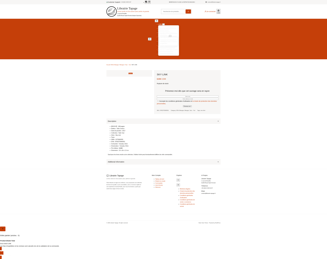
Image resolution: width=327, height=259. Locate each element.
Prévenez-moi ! (187, 106)
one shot (203, 110)
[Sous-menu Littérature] (170, 36)
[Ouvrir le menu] (149, 39)
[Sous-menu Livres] (163, 24)
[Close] (2, 229)
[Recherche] (188, 11)
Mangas (122, 64)
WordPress (218, 222)
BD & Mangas (115, 64)
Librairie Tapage (127, 8)
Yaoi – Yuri (128, 64)
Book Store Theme (203, 222)
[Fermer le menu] (156, 20)
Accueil (108, 64)
